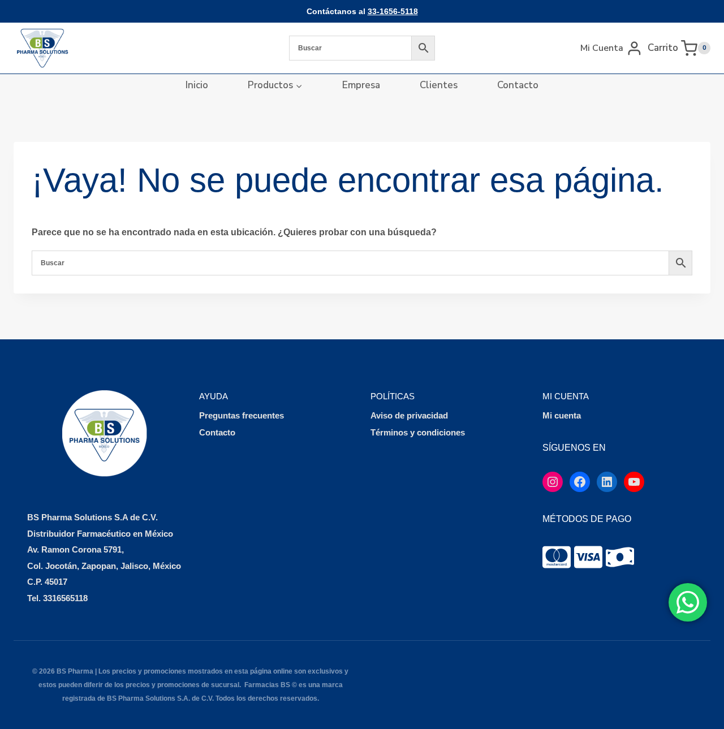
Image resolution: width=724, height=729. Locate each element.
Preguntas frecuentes (241, 415)
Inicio (197, 85)
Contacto (517, 85)
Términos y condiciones (417, 432)
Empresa (361, 85)
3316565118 (65, 598)
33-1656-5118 (393, 11)
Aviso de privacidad (409, 415)
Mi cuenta (561, 415)
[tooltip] (556, 557)
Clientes (439, 85)
